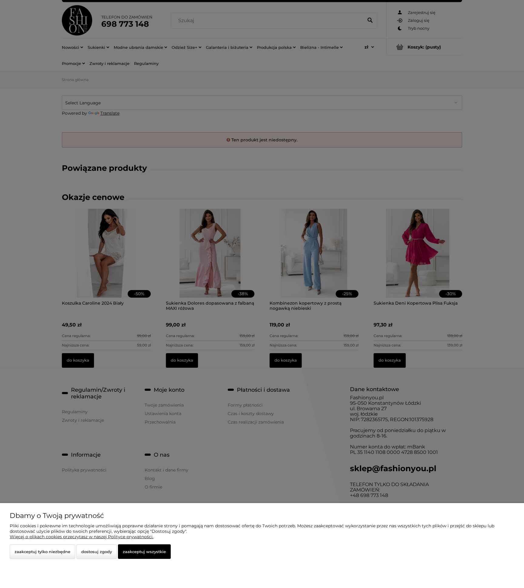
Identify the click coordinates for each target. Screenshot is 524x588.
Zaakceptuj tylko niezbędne (42, 551)
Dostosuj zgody (96, 551)
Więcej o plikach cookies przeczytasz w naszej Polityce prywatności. (81, 536)
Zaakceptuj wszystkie (144, 551)
